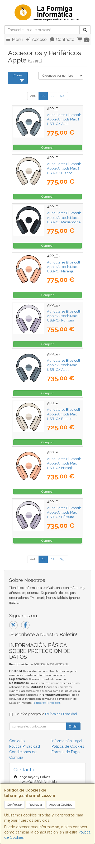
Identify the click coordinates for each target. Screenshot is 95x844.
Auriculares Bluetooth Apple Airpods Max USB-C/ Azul (64, 365)
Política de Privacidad (46, 702)
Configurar (14, 804)
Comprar (47, 147)
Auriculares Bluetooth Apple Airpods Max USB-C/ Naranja (64, 463)
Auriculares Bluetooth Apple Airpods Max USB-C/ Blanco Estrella (64, 416)
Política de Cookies (67, 746)
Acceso (39, 39)
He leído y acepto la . (46, 714)
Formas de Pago (65, 752)
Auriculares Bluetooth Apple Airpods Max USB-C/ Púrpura (64, 512)
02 (52, 96)
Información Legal (66, 741)
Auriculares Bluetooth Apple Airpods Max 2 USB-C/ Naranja (64, 266)
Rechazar (35, 804)
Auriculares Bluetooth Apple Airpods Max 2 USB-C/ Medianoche (64, 217)
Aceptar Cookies (60, 804)
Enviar (73, 726)
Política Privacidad (24, 746)
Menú (17, 39)
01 (43, 96)
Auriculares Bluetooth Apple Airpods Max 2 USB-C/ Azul (64, 119)
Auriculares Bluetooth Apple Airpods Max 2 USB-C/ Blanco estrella (64, 171)
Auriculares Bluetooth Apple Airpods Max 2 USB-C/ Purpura (64, 316)
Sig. (62, 96)
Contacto (64, 39)
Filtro (17, 76)
